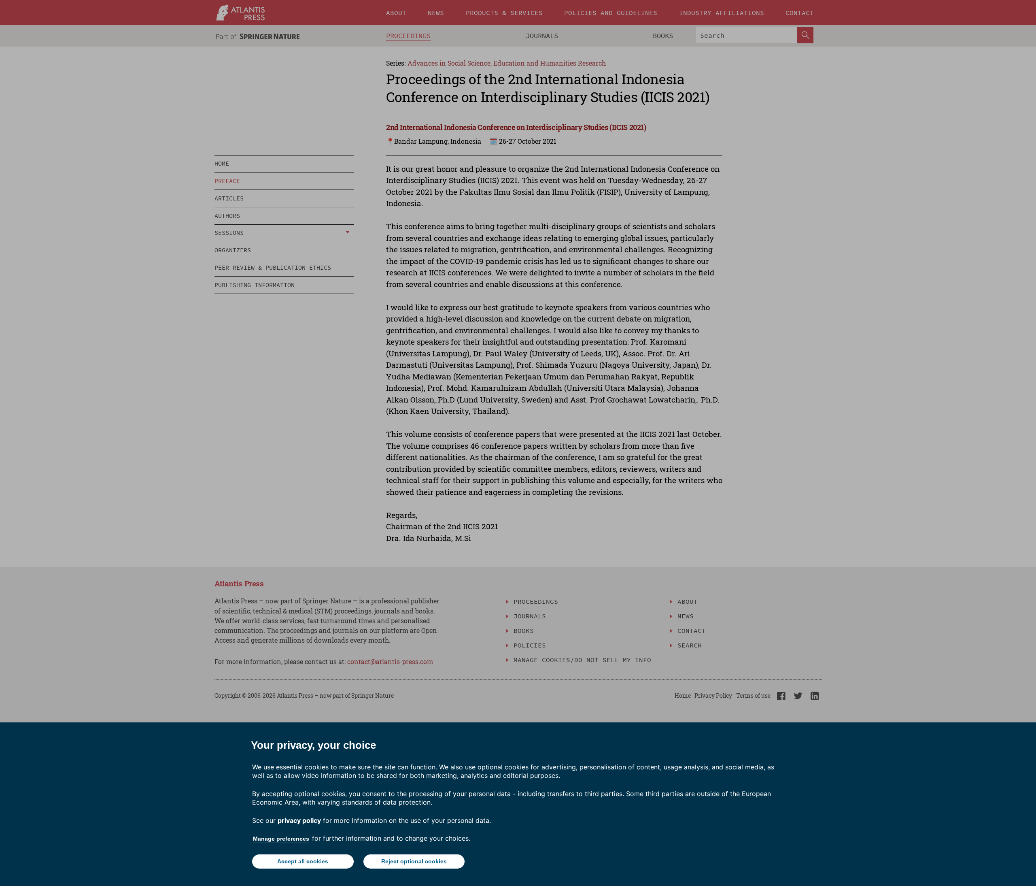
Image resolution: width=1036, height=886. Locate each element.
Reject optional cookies (414, 861)
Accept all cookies (302, 861)
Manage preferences (281, 838)
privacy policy (299, 820)
